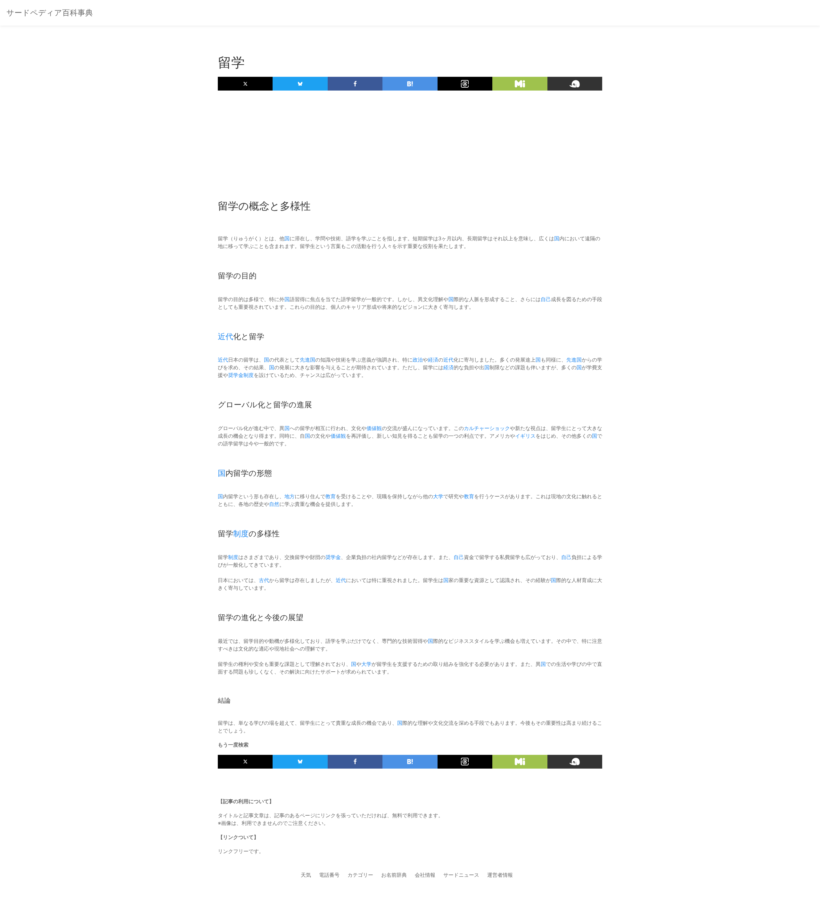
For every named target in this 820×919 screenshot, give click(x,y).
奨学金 (235, 375)
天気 (306, 875)
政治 (418, 359)
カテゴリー (360, 875)
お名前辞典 (394, 875)
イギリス (525, 436)
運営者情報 (500, 875)
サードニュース (461, 875)
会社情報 (425, 875)
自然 (274, 504)
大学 (438, 496)
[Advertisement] (410, 142)
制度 (248, 375)
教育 (330, 496)
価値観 (374, 428)
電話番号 (329, 875)
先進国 (307, 359)
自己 (546, 299)
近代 (225, 336)
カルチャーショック (487, 428)
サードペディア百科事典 (49, 12)
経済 (433, 359)
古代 (264, 580)
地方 (289, 496)
